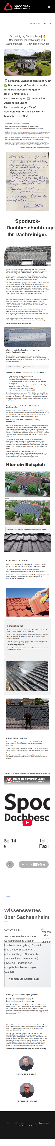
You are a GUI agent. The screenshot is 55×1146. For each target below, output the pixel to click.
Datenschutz (21, 1125)
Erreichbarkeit (33, 1125)
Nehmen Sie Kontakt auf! (24, 979)
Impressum (43, 1123)
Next (45, 23)
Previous (35, 23)
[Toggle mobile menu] (49, 6)
